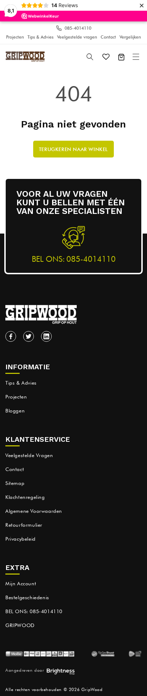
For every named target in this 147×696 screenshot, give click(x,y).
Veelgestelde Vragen (29, 455)
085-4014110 (78, 28)
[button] (136, 56)
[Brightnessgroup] (61, 672)
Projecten (15, 37)
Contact (108, 37)
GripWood (92, 689)
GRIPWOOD (20, 625)
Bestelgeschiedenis (27, 597)
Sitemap (14, 483)
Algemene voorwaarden (33, 511)
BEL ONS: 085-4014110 (33, 611)
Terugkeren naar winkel (73, 149)
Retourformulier (23, 525)
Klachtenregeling (25, 497)
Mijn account (20, 583)
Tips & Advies (40, 37)
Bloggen (15, 411)
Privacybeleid (20, 539)
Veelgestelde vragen (77, 37)
